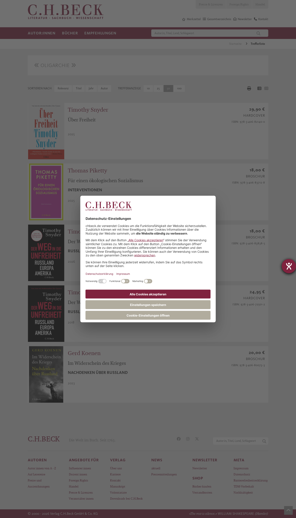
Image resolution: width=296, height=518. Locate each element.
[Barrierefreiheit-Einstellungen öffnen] (289, 266)
